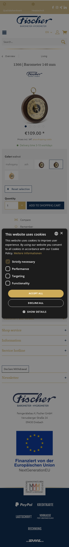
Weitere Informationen (28, 253)
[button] (34, 312)
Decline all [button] (35, 303)
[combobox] (56, 233)
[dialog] (34, 273)
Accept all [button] (36, 293)
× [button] (61, 233)
